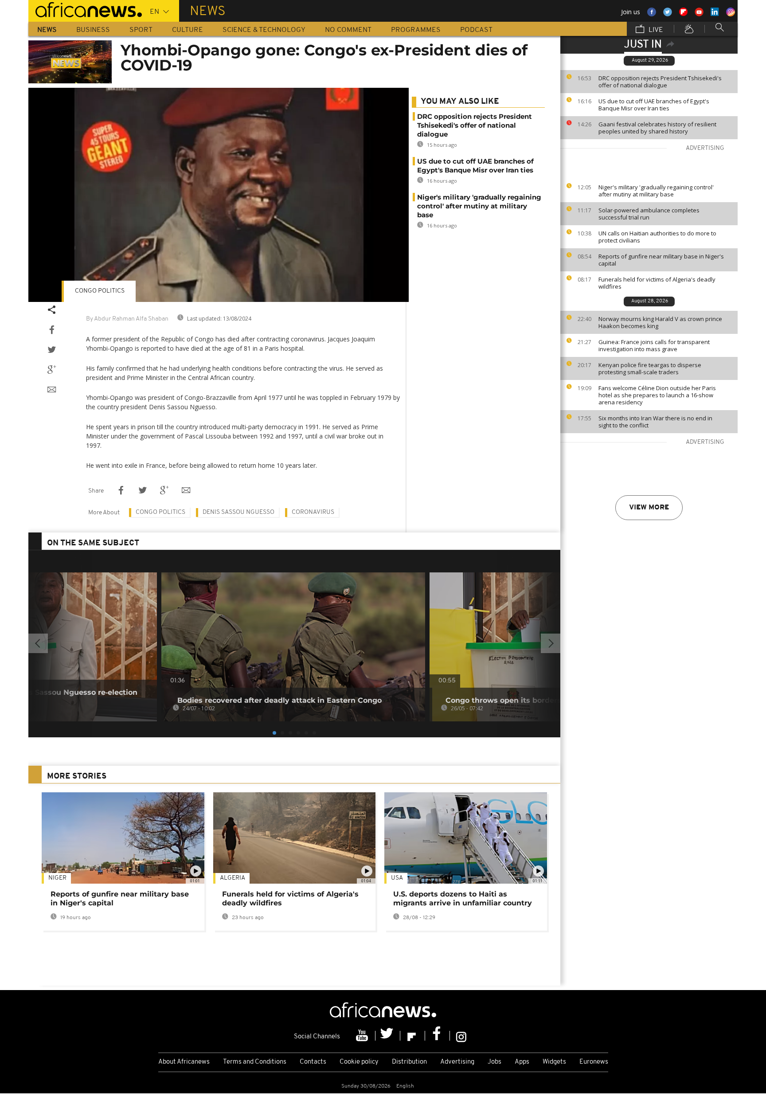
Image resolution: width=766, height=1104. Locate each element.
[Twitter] (387, 1036)
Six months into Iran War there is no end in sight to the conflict (655, 422)
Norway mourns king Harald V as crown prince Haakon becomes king (660, 322)
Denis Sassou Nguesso (238, 512)
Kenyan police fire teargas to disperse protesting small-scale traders (649, 368)
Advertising (457, 1062)
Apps (522, 1062)
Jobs (494, 1062)
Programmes (416, 30)
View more (649, 507)
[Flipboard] (412, 1036)
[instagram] (461, 1036)
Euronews (593, 1062)
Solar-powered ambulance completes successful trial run (649, 214)
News (47, 30)
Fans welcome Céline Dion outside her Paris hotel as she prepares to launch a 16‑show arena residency (657, 395)
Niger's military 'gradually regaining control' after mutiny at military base (656, 191)
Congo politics (100, 291)
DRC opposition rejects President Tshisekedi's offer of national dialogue (660, 81)
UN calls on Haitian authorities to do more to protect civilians (657, 237)
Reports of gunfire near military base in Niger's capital (661, 260)
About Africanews (184, 1062)
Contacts (313, 1062)
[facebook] (437, 1036)
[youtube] (363, 1036)
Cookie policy (359, 1062)
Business (93, 30)
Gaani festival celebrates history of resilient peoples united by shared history (657, 128)
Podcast (476, 30)
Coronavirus (313, 512)
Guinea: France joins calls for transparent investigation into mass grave (654, 345)
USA (397, 878)
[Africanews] (85, 9)
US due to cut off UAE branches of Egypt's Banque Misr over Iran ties (653, 105)
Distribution (409, 1062)
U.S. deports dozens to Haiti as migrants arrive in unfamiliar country (462, 898)
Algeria (232, 878)
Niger (57, 878)
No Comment (348, 30)
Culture (187, 30)
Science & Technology (264, 30)
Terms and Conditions (254, 1062)
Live (655, 30)
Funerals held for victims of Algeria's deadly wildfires (656, 283)
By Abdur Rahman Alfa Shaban (127, 319)
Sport (140, 30)
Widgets (554, 1062)
